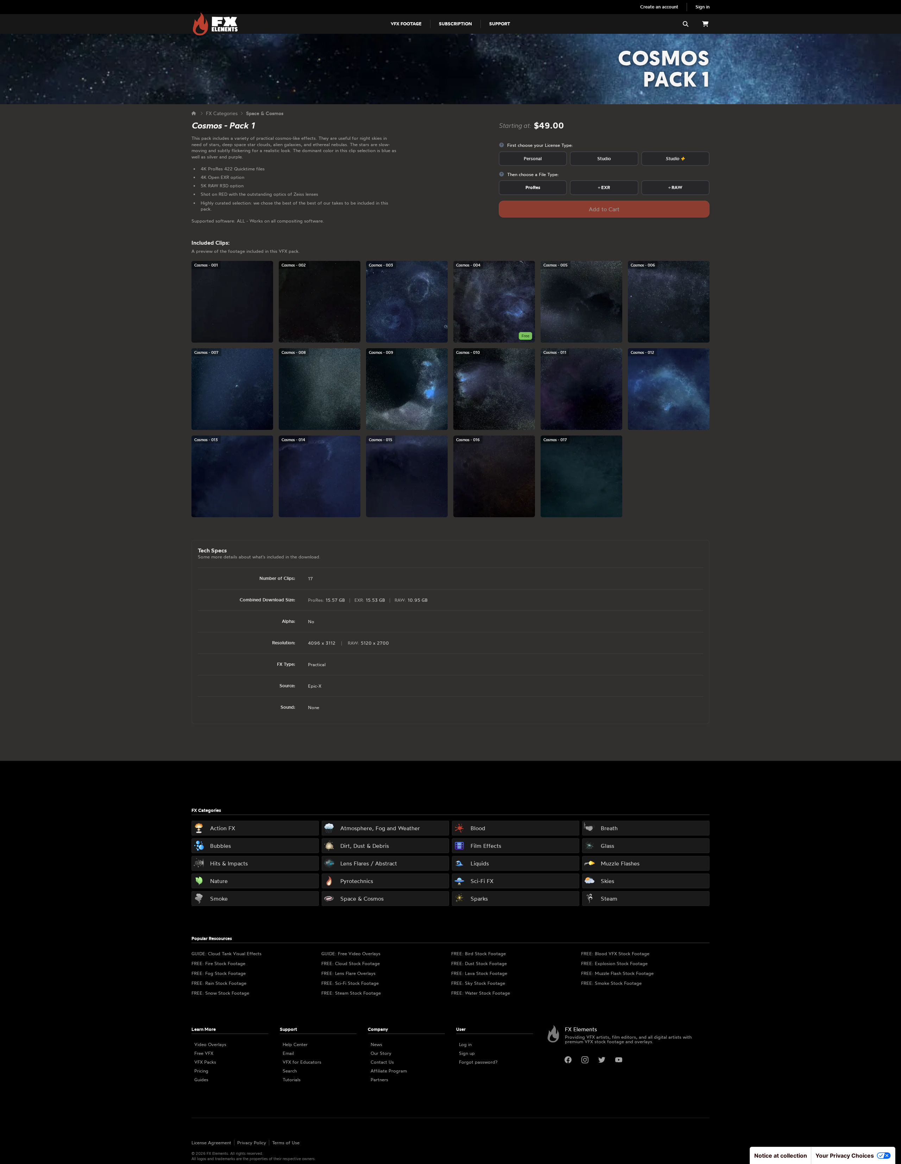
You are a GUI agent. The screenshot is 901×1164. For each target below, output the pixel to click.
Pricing (201, 1071)
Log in (465, 1044)
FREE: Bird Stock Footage (478, 953)
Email (288, 1053)
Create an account (659, 7)
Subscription (455, 23)
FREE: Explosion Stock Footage (614, 963)
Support (499, 23)
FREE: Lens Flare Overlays (348, 973)
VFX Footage (406, 23)
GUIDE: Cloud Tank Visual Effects (226, 953)
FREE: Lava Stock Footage (479, 973)
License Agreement (211, 1142)
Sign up (467, 1053)
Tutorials (292, 1079)
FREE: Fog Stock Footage (218, 973)
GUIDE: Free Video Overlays (350, 953)
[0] (705, 24)
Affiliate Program (389, 1071)
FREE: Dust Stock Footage (479, 963)
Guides (201, 1079)
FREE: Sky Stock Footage (478, 983)
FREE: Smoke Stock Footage (611, 983)
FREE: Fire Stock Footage (218, 963)
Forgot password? (478, 1062)
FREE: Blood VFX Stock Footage (615, 953)
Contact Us (382, 1062)
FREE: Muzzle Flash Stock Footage (617, 973)
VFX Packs (205, 1062)
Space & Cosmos (264, 113)
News (376, 1044)
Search (290, 1071)
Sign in (702, 7)
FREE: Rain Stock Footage (218, 983)
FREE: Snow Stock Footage (220, 993)
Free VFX (203, 1053)
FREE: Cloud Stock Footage (350, 963)
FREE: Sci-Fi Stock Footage (350, 983)
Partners (379, 1079)
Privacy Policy (251, 1142)
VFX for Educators (302, 1062)
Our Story (381, 1053)
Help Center (295, 1044)
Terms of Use (286, 1142)
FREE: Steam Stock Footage (351, 993)
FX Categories (222, 113)
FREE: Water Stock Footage (480, 993)
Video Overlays (210, 1044)
